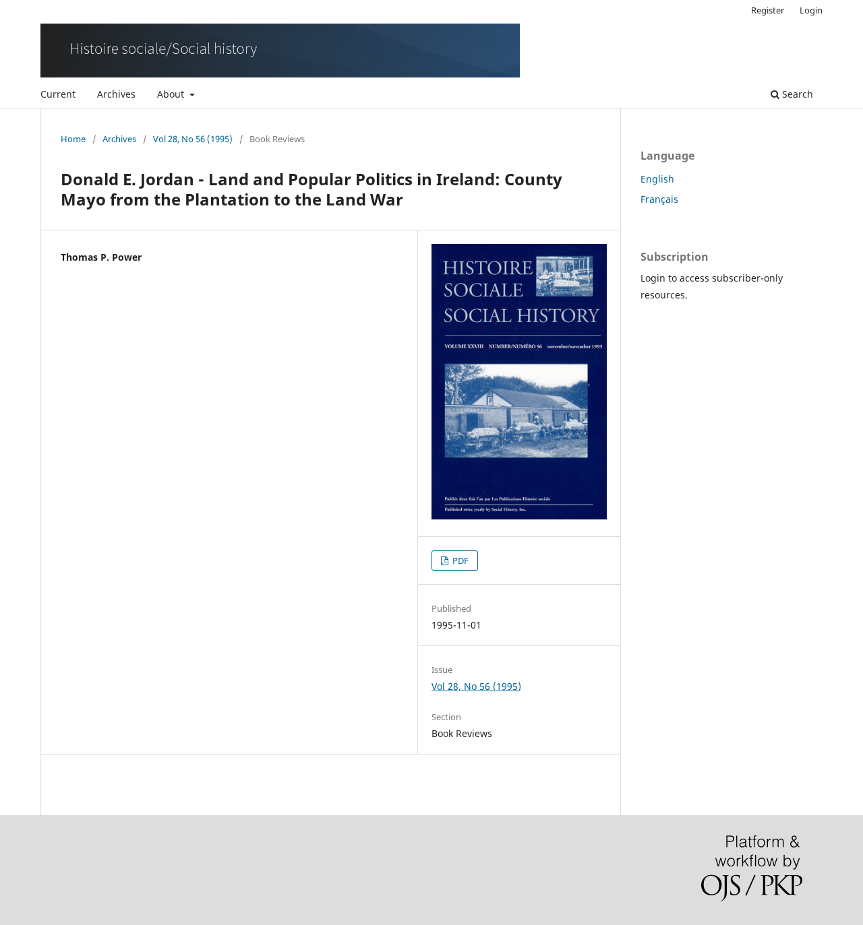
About (172, 94)
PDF (459, 560)
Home (73, 139)
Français (659, 199)
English (657, 178)
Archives (116, 94)
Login (811, 10)
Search (796, 94)
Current (58, 94)
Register (767, 10)
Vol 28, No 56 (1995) (193, 139)
